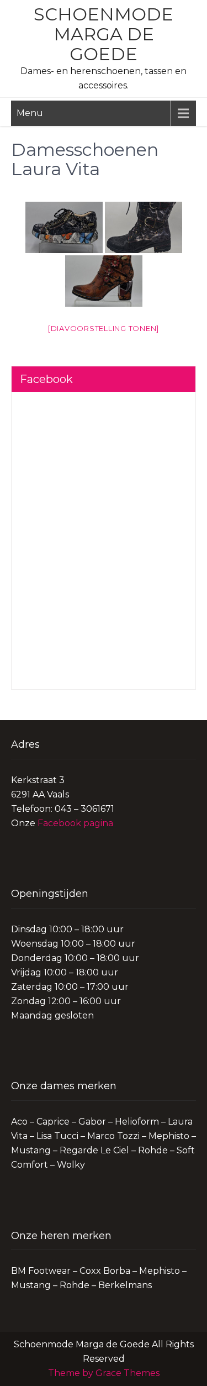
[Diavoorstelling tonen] (103, 328)
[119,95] (103, 281)
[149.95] (143, 227)
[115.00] (64, 227)
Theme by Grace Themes (104, 1373)
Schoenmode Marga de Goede (103, 34)
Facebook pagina (75, 823)
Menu (30, 113)
